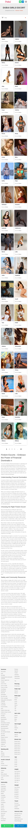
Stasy (16, 370)
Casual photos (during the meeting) (6, 677)
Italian (2, 804)
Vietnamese (17, 678)
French (2, 798)
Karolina (17, 417)
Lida (16, 251)
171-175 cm (17, 778)
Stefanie (4, 204)
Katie (16, 322)
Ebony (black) (4, 774)
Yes (15, 680)
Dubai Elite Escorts (19, 819)
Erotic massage (4, 698)
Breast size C (17, 745)
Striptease (3, 739)
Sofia (3, 181)
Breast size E (17, 748)
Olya (16, 181)
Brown (16, 717)
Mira (16, 157)
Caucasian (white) (5, 775)
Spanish (16, 671)
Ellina (3, 62)
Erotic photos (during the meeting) (6, 700)
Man (2, 751)
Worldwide (17, 808)
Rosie (3, 133)
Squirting (3, 735)
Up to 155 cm (17, 771)
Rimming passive (4, 728)
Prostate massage (5, 724)
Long (16, 729)
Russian (16, 669)
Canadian (3, 795)
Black (16, 719)
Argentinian (3, 786)
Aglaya (17, 39)
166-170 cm (17, 776)
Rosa (16, 133)
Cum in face (3, 683)
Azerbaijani (3, 788)
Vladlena (17, 275)
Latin (2, 777)
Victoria (17, 204)
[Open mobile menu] (26, 2)
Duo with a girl (4, 696)
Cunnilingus (3, 689)
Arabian (2, 770)
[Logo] (8, 1)
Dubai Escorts (18, 815)
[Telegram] (23, 2)
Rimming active (4, 726)
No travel (16, 803)
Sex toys (3, 733)
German (3, 800)
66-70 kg (16, 796)
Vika (3, 86)
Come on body (4, 687)
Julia (3, 275)
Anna (3, 370)
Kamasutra (3, 717)
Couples (3, 681)
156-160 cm (17, 773)
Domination (3, 694)
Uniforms (3, 744)
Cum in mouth (4, 685)
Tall (15, 708)
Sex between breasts (5, 731)
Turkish (16, 672)
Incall (2, 761)
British (2, 793)
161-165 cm (17, 775)
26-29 (16, 762)
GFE (2, 708)
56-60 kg (16, 792)
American (3, 784)
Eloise (17, 62)
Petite (16, 703)
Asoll (16, 299)
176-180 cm (17, 780)
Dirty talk (3, 692)
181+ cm (16, 782)
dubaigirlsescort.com (9, 10)
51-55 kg (16, 790)
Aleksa (4, 346)
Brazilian (3, 791)
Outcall (2, 763)
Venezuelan (17, 676)
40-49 (16, 766)
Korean (2, 807)
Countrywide (17, 805)
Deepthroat (3, 690)
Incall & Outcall (4, 765)
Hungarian (3, 802)
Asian (2, 772)
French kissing (4, 706)
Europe (16, 806)
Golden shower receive (6, 712)
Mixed (2, 779)
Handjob (3, 715)
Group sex (3, 713)
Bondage (3, 675)
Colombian (3, 797)
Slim (15, 706)
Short (16, 726)
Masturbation (4, 719)
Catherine (18, 228)
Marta (3, 251)
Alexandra (18, 346)
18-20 (16, 759)
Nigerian (3, 815)
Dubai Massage (18, 820)
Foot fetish (3, 704)
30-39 (16, 764)
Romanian (3, 820)
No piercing (17, 685)
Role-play (3, 730)
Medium (16, 727)
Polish (2, 816)
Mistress (3, 721)
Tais (3, 322)
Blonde (16, 715)
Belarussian (3, 789)
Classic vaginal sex (5, 680)
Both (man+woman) (5, 756)
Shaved (16, 691)
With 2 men (3, 746)
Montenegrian (4, 811)
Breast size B (17, 743)
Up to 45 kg (17, 787)
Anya (3, 417)
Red (15, 720)
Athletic (16, 697)
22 (21, 449)
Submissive (3, 740)
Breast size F (17, 750)
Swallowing (3, 742)
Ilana (16, 86)
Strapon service (4, 737)
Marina (4, 299)
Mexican (3, 809)
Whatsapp (8, 825)
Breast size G (17, 752)
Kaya (3, 110)
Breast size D (17, 746)
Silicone (16, 736)
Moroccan (3, 813)
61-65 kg (16, 794)
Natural (16, 692)
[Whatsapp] (20, 2)
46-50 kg (16, 789)
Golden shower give (5, 710)
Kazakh (2, 806)
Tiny (15, 710)
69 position (3, 671)
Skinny (16, 705)
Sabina (17, 110)
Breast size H (17, 754)
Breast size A (17, 741)
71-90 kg (16, 798)
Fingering (3, 703)
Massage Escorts (18, 813)
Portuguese (3, 818)
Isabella (4, 228)
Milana (4, 441)
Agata (3, 39)
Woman (2, 753)
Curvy (16, 701)
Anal (2, 673)
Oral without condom (5, 722)
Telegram (21, 825)
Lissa (3, 157)
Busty (16, 699)
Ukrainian (17, 674)
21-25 (16, 761)
